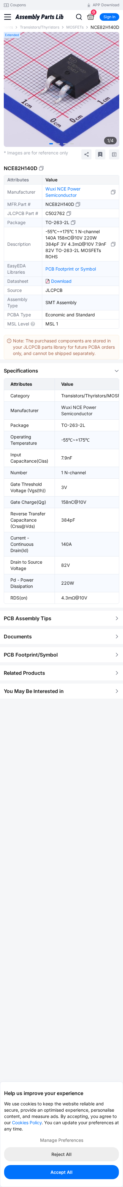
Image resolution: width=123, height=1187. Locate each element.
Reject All (61, 1154)
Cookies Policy (27, 1122)
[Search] (79, 17)
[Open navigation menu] (7, 17)
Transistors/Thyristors (39, 27)
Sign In (109, 16)
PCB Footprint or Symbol (70, 268)
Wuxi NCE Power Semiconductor (62, 192)
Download (61, 281)
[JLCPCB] (39, 18)
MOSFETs (75, 27)
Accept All (61, 1172)
